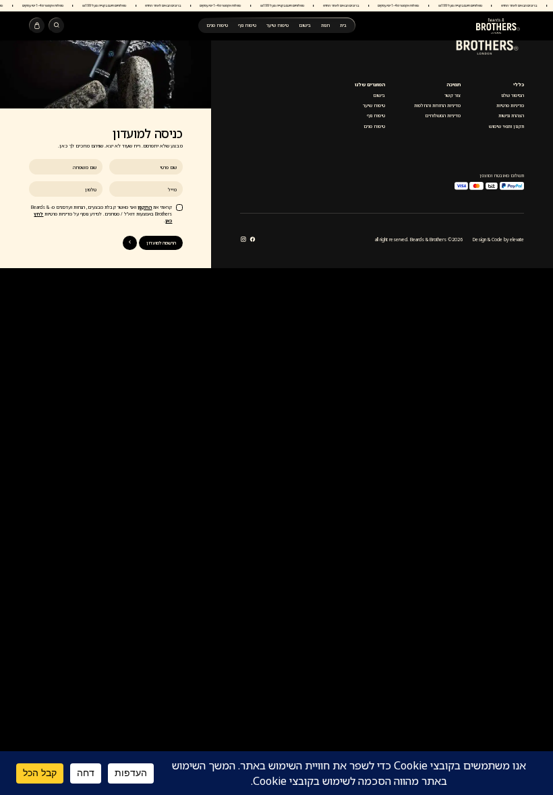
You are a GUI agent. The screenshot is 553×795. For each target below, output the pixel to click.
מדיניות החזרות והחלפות (437, 105)
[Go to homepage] (498, 26)
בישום (305, 25)
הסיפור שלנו (512, 95)
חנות (325, 25)
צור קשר (452, 95)
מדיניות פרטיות (510, 105)
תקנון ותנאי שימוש (506, 126)
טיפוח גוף (247, 25)
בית (343, 25)
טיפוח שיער (277, 25)
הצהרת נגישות (511, 116)
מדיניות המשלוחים (443, 116)
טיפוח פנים (217, 25)
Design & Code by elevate (498, 239)
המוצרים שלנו (370, 84)
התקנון (145, 207)
